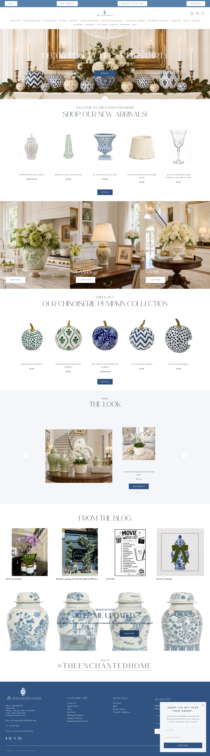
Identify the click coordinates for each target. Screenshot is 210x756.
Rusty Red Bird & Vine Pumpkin (178, 364)
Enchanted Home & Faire (77, 721)
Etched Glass (50, 21)
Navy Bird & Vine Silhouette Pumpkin (31, 365)
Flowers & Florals (135, 21)
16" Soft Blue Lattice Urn (31, 175)
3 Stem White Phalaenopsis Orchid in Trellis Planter (138, 473)
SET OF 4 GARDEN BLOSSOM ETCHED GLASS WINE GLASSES (105, 176)
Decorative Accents (158, 21)
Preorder (125, 24)
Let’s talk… (111, 578)
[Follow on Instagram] (10, 738)
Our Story (71, 712)
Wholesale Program (75, 715)
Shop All (105, 66)
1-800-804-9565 (17, 706)
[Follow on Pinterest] (15, 738)
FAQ (69, 709)
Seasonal (90, 24)
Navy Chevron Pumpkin (68, 364)
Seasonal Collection (132, 3)
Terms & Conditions (121, 712)
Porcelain (15, 21)
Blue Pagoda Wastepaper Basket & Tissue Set (141, 176)
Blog (115, 706)
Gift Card (117, 703)
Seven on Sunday (14, 578)
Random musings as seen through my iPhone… (77, 578)
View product (138, 486)
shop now (15, 280)
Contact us (10, 731)
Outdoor (78, 24)
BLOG (11, 3)
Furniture (176, 21)
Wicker (62, 21)
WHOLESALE (195, 3)
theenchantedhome (108, 666)
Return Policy (73, 706)
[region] (105, 64)
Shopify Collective (75, 718)
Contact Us (71, 703)
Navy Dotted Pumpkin (105, 364)
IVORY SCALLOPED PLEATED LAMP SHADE (68, 176)
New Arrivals (67, 3)
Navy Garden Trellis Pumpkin (142, 364)
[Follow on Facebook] (6, 738)
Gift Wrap (102, 24)
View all (105, 192)
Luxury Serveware (89, 21)
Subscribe (183, 745)
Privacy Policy (119, 709)
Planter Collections (112, 21)
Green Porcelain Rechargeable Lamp (178, 176)
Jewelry (114, 24)
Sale (134, 24)
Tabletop (73, 21)
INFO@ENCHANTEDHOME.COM (23, 720)
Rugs (186, 21)
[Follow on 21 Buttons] (19, 738)
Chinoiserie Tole (31, 21)
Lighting (195, 21)
